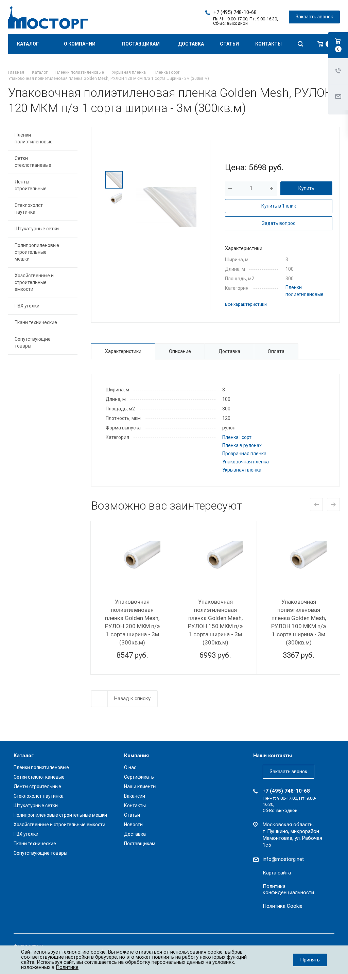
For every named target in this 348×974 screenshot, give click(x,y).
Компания (136, 755)
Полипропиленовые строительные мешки (37, 252)
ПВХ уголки (27, 305)
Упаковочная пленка (245, 461)
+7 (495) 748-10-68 (235, 12)
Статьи (229, 44)
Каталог (28, 44)
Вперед (333, 504)
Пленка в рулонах (242, 445)
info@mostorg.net (283, 859)
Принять (310, 960)
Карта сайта (277, 873)
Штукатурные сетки (37, 228)
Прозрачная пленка (244, 453)
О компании (80, 44)
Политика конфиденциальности (288, 889)
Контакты (268, 44)
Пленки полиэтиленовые (34, 138)
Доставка (191, 44)
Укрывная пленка (241, 470)
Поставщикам (141, 44)
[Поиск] (300, 44)
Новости (133, 824)
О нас (130, 767)
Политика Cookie (282, 906)
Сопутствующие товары (33, 342)
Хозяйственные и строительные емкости (34, 282)
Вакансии (134, 796)
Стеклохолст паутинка (29, 208)
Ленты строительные (31, 185)
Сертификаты (139, 777)
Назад (316, 504)
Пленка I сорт (236, 437)
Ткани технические (36, 322)
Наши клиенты (140, 786)
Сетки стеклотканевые (33, 162)
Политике (67, 967)
